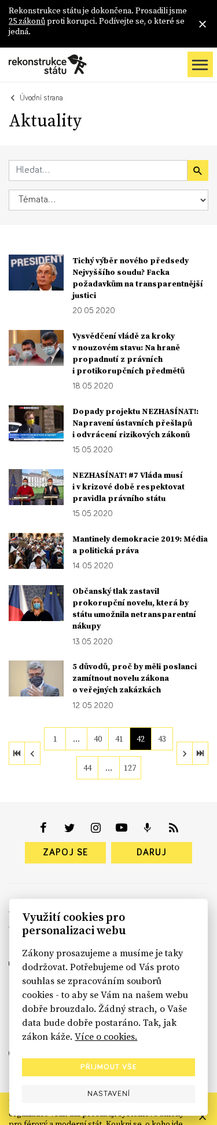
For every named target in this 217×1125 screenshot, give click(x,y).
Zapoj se (65, 852)
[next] (184, 753)
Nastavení (108, 1094)
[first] (16, 753)
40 (98, 739)
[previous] (32, 753)
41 (119, 739)
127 (130, 768)
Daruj (152, 852)
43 (162, 739)
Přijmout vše (108, 1067)
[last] (200, 753)
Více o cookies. (106, 1036)
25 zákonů (27, 21)
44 (87, 768)
